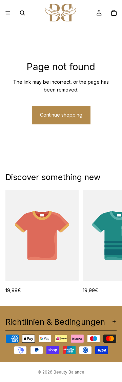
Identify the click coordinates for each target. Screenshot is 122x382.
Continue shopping (61, 115)
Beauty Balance (69, 372)
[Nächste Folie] (109, 242)
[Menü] (8, 13)
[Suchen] (22, 12)
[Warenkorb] (113, 12)
